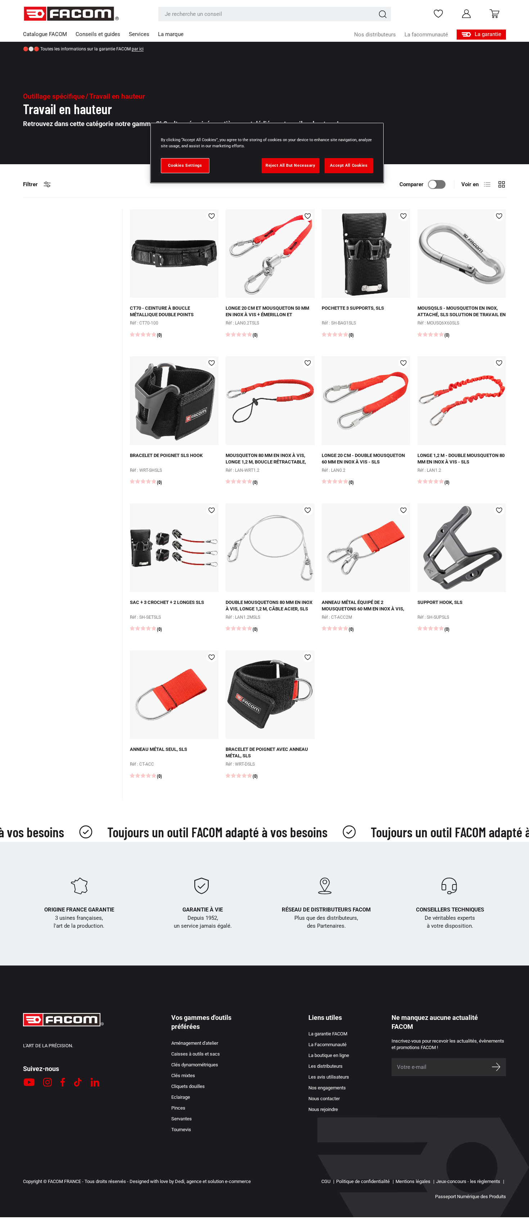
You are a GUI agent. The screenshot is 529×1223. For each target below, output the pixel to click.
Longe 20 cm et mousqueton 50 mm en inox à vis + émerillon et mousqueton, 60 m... (267, 314)
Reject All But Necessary (291, 165)
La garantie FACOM (327, 1033)
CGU (325, 1181)
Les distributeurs (325, 1066)
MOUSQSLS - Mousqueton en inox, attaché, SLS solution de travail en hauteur (461, 314)
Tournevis (181, 1129)
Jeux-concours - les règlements (468, 1181)
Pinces (178, 1108)
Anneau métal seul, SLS (158, 749)
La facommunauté (426, 34)
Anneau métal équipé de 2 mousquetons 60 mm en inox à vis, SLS (363, 609)
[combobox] (274, 14)
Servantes (181, 1118)
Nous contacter (324, 1098)
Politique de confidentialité (363, 1181)
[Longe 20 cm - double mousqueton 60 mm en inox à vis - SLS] (366, 400)
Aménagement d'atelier (194, 1043)
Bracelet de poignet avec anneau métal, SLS (267, 752)
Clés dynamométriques (194, 1064)
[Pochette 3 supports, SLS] (366, 253)
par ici (138, 48)
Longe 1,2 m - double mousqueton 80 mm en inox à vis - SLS (461, 459)
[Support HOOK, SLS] (461, 547)
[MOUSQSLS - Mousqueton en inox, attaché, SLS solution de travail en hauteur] (461, 253)
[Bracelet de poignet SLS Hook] (174, 400)
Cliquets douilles (188, 1086)
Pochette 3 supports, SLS (353, 308)
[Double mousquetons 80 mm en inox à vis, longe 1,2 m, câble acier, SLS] (270, 547)
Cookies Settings (185, 165)
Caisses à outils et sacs (195, 1054)
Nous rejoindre (323, 1109)
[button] (494, 13)
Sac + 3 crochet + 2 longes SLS (167, 602)
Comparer (411, 184)
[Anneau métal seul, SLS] (174, 694)
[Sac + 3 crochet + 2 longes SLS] (174, 547)
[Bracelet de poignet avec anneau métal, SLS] (270, 694)
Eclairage (180, 1097)
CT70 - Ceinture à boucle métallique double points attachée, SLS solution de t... (165, 314)
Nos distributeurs (375, 34)
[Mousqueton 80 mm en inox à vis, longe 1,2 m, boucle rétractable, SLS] (270, 400)
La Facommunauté (327, 1044)
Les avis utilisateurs (328, 1077)
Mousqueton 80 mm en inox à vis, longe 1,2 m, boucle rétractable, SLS (266, 462)
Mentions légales (412, 1181)
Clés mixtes (183, 1075)
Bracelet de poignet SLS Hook (166, 455)
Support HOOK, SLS (439, 602)
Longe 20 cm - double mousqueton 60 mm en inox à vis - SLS (363, 459)
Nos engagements (327, 1087)
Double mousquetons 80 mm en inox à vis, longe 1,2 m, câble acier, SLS (269, 606)
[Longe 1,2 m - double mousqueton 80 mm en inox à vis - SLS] (461, 400)
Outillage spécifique (54, 96)
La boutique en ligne (328, 1055)
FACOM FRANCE (64, 1181)
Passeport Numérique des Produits (470, 1196)
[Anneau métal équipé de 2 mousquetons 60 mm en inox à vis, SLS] (366, 547)
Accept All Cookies (348, 165)
